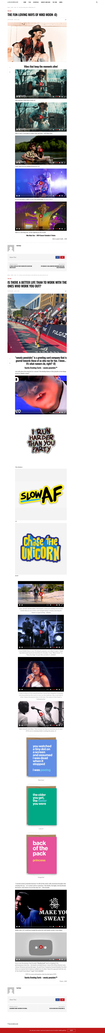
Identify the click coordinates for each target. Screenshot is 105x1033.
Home (25, 2)
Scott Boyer (10, 19)
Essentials (36, 2)
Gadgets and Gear (45, 2)
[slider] (33, 96)
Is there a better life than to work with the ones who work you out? (21, 266)
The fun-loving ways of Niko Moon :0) (57, 1008)
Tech (29, 2)
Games (60, 2)
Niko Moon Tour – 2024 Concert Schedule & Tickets (40, 235)
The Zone (54, 2)
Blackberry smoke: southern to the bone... (18, 1008)
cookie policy (62, 1030)
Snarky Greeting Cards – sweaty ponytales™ (41, 367)
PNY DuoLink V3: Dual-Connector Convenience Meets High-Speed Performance (53, 266)
